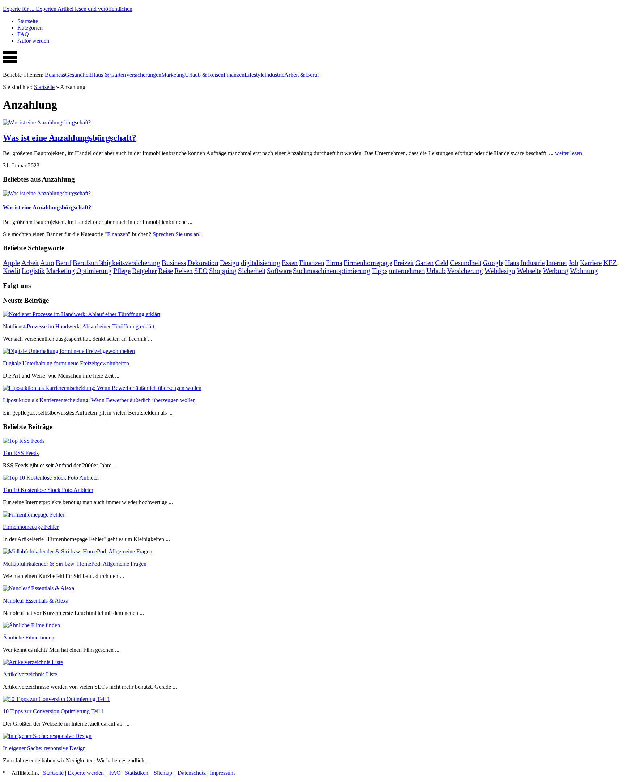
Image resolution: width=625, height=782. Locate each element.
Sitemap (163, 773)
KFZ (610, 263)
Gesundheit (78, 75)
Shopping (223, 271)
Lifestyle (254, 75)
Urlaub (436, 271)
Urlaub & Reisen (204, 75)
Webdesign (500, 271)
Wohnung (584, 271)
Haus (512, 263)
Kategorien (30, 28)
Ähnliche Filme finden (28, 637)
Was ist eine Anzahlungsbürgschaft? (69, 138)
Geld (441, 263)
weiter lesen (568, 153)
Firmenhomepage (368, 263)
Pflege (122, 271)
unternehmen (407, 271)
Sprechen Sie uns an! (177, 234)
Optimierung (94, 271)
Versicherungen (143, 75)
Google (493, 263)
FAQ (23, 34)
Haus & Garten (108, 75)
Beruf (63, 263)
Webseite (529, 271)
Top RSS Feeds (21, 453)
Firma (334, 263)
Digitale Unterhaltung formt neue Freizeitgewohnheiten (66, 363)
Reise (165, 271)
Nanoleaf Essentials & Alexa (35, 601)
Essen (290, 263)
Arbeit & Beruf (301, 75)
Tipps (379, 271)
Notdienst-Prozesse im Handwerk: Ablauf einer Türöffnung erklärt (78, 326)
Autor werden (33, 41)
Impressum (222, 773)
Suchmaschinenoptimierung (331, 271)
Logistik (33, 271)
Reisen (183, 271)
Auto (47, 263)
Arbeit (30, 263)
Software (279, 271)
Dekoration (202, 263)
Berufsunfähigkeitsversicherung (116, 263)
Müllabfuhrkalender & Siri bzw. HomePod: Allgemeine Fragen (74, 564)
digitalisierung (260, 263)
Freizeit (404, 263)
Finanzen (234, 75)
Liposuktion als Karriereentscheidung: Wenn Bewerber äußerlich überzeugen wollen (99, 400)
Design (229, 263)
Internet (556, 263)
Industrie (274, 75)
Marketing (173, 75)
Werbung (556, 271)
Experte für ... (67, 9)
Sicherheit (251, 271)
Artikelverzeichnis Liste (30, 674)
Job (573, 263)
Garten (424, 263)
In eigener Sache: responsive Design (44, 748)
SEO (201, 271)
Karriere (591, 263)
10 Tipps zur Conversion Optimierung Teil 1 (53, 711)
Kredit (11, 271)
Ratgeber (144, 271)
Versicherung (465, 271)
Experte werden (86, 773)
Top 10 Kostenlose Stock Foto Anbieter (48, 490)
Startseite (27, 21)
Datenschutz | (194, 773)
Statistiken (136, 773)
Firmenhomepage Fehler (31, 527)
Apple (11, 263)
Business (55, 75)
